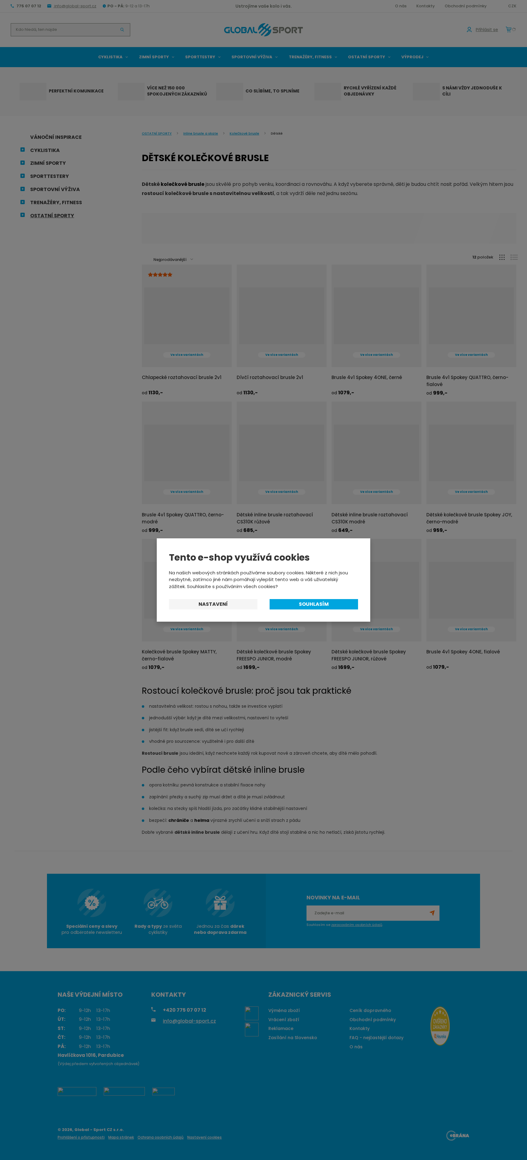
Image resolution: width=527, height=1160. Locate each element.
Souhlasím (314, 604)
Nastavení (213, 604)
